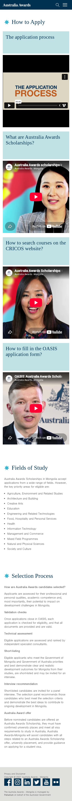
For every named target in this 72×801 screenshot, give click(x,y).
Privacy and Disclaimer (14, 773)
